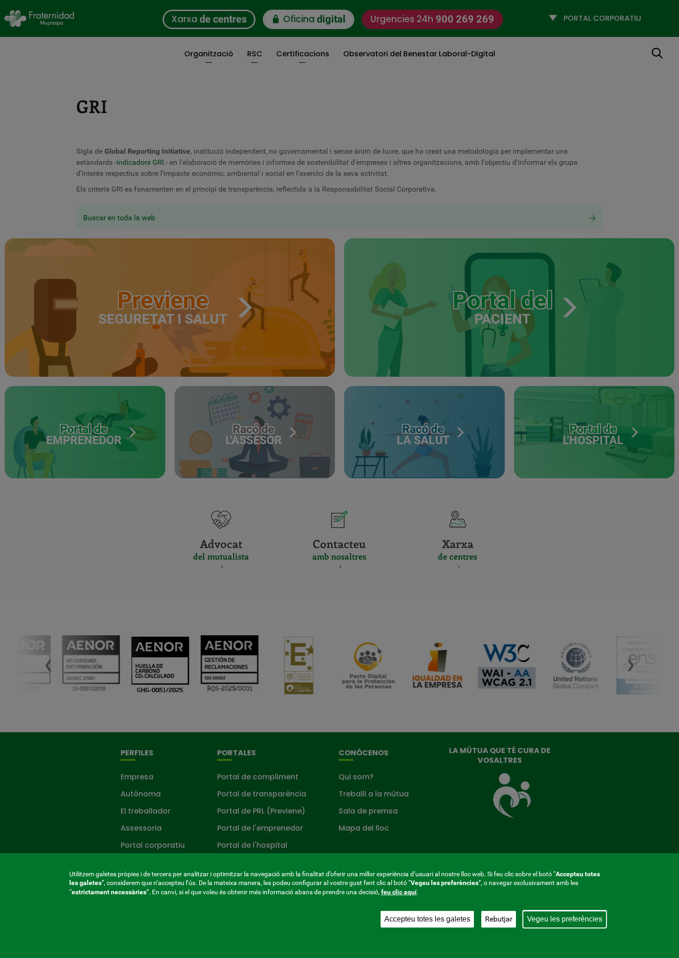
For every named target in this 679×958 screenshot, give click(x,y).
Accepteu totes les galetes (427, 919)
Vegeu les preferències (564, 919)
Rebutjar (498, 919)
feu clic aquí (399, 892)
